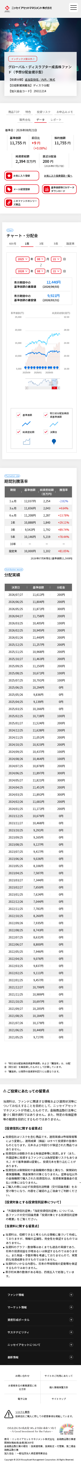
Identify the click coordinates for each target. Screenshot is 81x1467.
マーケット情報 (17, 1307)
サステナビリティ (18, 1332)
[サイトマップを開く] (73, 7)
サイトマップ (59, 1398)
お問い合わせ (22, 1375)
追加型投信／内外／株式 (40, 79)
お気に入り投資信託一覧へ (58, 175)
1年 (27, 243)
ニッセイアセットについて (23, 1345)
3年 (41, 243)
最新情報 (12, 1357)
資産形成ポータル (18, 1320)
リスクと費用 (22, 1411)
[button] (21, 202)
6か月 (12, 243)
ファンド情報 (15, 1295)
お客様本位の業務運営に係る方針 (22, 1387)
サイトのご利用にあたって (59, 1375)
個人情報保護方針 (58, 1387)
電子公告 (22, 1398)
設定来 (70, 243)
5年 (56, 243)
